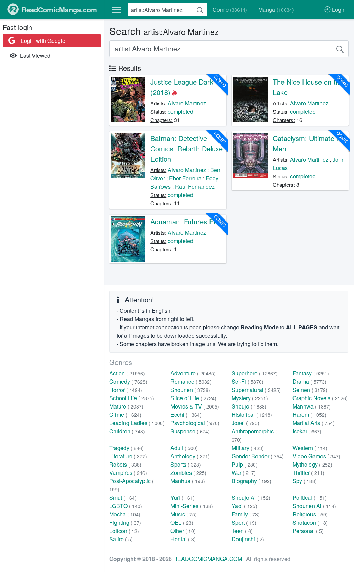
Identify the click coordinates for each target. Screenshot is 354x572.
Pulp (245, 464)
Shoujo (249, 406)
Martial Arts (313, 423)
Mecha (124, 514)
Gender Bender (258, 456)
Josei (245, 423)
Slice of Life (193, 398)
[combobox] (167, 9)
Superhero (255, 373)
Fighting (125, 522)
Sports (185, 464)
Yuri (182, 497)
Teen (242, 531)
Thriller (308, 473)
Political (309, 497)
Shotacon (310, 522)
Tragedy (126, 448)
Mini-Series (191, 506)
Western (309, 448)
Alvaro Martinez (187, 103)
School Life (131, 398)
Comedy (128, 381)
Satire (121, 539)
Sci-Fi (247, 381)
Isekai (307, 431)
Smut (123, 497)
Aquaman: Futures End (185, 221)
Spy (304, 481)
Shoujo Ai (251, 497)
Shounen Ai (314, 506)
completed (180, 111)
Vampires (128, 473)
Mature (126, 406)
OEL (181, 522)
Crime (125, 415)
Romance (191, 381)
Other (183, 531)
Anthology (190, 456)
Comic (230, 9)
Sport (244, 522)
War (244, 473)
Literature (128, 456)
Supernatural (256, 390)
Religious (310, 514)
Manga (276, 9)
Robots (125, 464)
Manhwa (311, 406)
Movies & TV (194, 406)
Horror (125, 390)
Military (248, 448)
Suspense (190, 431)
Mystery (250, 398)
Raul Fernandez (195, 186)
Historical (252, 415)
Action (127, 373)
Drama (309, 381)
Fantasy (310, 373)
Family (246, 514)
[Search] (200, 9)
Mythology (312, 464)
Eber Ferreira (185, 178)
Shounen (190, 390)
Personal (308, 531)
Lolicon (124, 531)
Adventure (193, 373)
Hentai (183, 539)
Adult (184, 448)
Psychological (195, 423)
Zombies (188, 473)
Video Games (316, 456)
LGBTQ (125, 506)
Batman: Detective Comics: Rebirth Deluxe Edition (186, 148)
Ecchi (186, 415)
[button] (116, 10)
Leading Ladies (137, 423)
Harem (309, 415)
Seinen (309, 390)
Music (183, 514)
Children (127, 431)
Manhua (187, 481)
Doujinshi (248, 539)
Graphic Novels (320, 398)
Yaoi (244, 506)
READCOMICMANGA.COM (208, 559)
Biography (251, 481)
